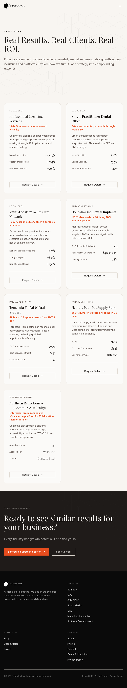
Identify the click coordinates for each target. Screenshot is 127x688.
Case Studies (11, 643)
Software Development (80, 621)
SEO (69, 594)
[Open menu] (120, 6)
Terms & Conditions (78, 654)
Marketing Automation (79, 616)
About (70, 638)
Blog (6, 638)
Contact (71, 649)
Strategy (72, 589)
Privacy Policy (75, 659)
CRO (69, 610)
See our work (63, 551)
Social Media (74, 605)
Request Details (30, 184)
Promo (7, 649)
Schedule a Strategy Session (24, 551)
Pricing (71, 643)
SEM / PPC (73, 600)
